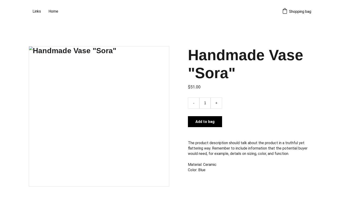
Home (53, 11)
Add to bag (205, 121)
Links (37, 11)
